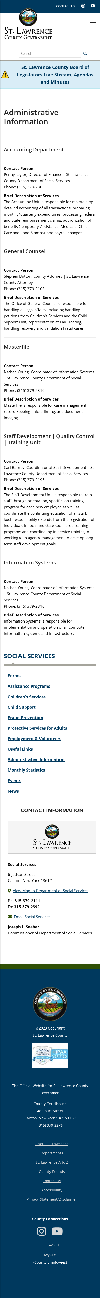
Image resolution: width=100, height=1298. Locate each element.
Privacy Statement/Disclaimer (52, 1199)
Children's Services (27, 697)
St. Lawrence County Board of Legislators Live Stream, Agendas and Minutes (55, 74)
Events (14, 780)
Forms (14, 676)
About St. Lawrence (51, 1143)
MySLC (50, 1255)
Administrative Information (36, 759)
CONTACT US (65, 6)
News (13, 791)
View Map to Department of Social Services (50, 890)
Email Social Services (32, 916)
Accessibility (51, 1190)
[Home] (28, 29)
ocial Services (31, 656)
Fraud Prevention (25, 717)
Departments (52, 1153)
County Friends (52, 1171)
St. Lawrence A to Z (52, 1162)
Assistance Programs (29, 686)
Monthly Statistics (26, 770)
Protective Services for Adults (37, 728)
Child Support (22, 707)
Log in (54, 1244)
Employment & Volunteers (34, 738)
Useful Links (20, 749)
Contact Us (52, 1180)
